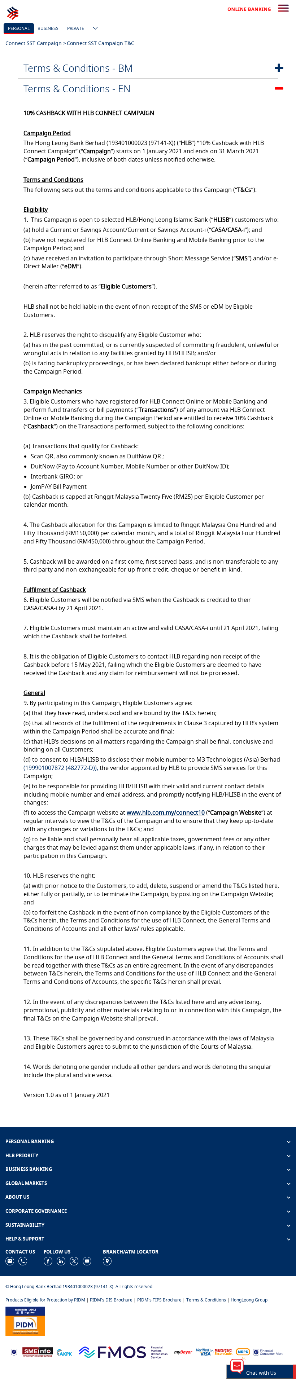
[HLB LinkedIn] (61, 1260)
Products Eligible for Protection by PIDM (45, 1300)
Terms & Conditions (206, 1300)
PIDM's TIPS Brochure (159, 1300)
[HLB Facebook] (48, 1260)
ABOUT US (17, 1197)
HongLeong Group (249, 1300)
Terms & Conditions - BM (78, 68)
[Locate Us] (107, 1260)
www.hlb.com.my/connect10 (166, 812)
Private (75, 28)
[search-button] (283, 8)
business (48, 28)
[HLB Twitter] (74, 1260)
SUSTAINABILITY (24, 1225)
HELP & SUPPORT (24, 1238)
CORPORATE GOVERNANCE (36, 1211)
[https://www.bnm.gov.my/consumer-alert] (268, 1351)
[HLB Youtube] (87, 1260)
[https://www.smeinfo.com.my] (37, 1351)
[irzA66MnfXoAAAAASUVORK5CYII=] (22, 1260)
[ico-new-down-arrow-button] (93, 29)
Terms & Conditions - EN (77, 88)
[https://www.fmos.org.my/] (123, 1351)
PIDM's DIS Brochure (111, 1300)
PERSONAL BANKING (29, 1141)
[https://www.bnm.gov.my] (13, 1351)
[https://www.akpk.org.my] (64, 1351)
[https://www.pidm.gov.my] (25, 1320)
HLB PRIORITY (21, 1155)
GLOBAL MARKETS (26, 1183)
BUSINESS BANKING (28, 1169)
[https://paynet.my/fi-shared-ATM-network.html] (243, 1351)
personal (19, 28)
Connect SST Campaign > (35, 43)
